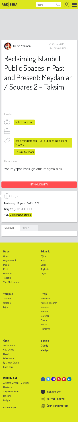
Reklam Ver (54, 391)
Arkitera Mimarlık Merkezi (16, 383)
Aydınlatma (9, 345)
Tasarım (7, 278)
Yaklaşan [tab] (8, 227)
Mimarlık (7, 273)
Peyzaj (44, 324)
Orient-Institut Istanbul (20, 215)
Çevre (6, 256)
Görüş (44, 345)
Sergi (43, 265)
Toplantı (45, 269)
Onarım (44, 320)
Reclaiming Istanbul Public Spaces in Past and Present (41, 142)
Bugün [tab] (25, 227)
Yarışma (8, 294)
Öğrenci (7, 303)
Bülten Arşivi (9, 407)
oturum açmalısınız (49, 169)
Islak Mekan (9, 358)
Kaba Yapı (8, 367)
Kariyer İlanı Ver (55, 398)
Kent (5, 269)
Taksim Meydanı (24, 152)
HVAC (6, 354)
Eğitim (44, 256)
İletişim (7, 400)
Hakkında (8, 387)
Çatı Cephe (8, 350)
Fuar (43, 260)
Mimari (44, 311)
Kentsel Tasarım (49, 303)
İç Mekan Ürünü (11, 363)
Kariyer (45, 350)
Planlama (45, 329)
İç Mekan (45, 298)
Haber (7, 251)
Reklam (7, 396)
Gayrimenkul (9, 260)
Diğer (43, 273)
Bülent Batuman (24, 122)
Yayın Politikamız (11, 391)
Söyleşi (45, 340)
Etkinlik (45, 251)
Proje (44, 294)
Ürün (6, 340)
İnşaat (6, 265)
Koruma (45, 307)
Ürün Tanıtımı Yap (57, 405)
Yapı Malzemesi (11, 282)
